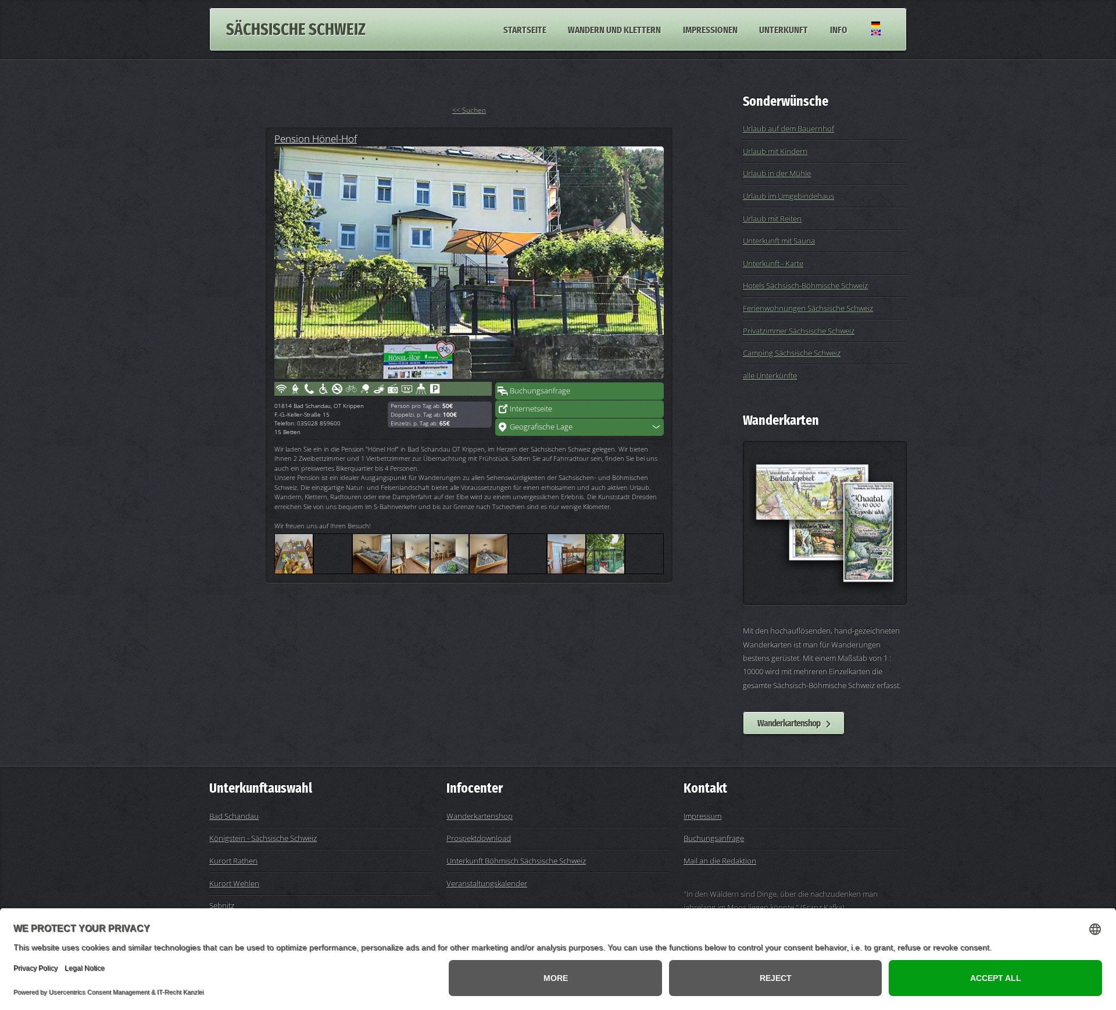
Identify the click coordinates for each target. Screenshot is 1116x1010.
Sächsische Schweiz (296, 29)
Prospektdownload (478, 838)
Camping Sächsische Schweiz (791, 353)
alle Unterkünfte (770, 375)
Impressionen (710, 29)
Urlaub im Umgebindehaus (788, 196)
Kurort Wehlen (234, 883)
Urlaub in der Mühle (777, 173)
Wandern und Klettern (614, 29)
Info (838, 29)
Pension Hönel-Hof (315, 138)
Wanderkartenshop (788, 723)
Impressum (702, 816)
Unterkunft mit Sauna (779, 240)
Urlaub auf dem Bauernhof (788, 128)
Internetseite (531, 408)
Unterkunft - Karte (773, 263)
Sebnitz (221, 905)
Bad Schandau (234, 816)
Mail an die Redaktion (720, 860)
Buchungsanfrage (540, 390)
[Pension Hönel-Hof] (469, 262)
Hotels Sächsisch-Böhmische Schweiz (805, 285)
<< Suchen (469, 110)
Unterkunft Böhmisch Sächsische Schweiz (516, 860)
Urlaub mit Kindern (775, 151)
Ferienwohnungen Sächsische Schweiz (808, 308)
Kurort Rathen (233, 860)
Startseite (524, 29)
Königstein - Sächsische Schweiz (263, 838)
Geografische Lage (541, 426)
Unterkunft (783, 29)
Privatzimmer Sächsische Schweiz (798, 330)
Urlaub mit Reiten (772, 218)
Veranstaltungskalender (486, 883)
